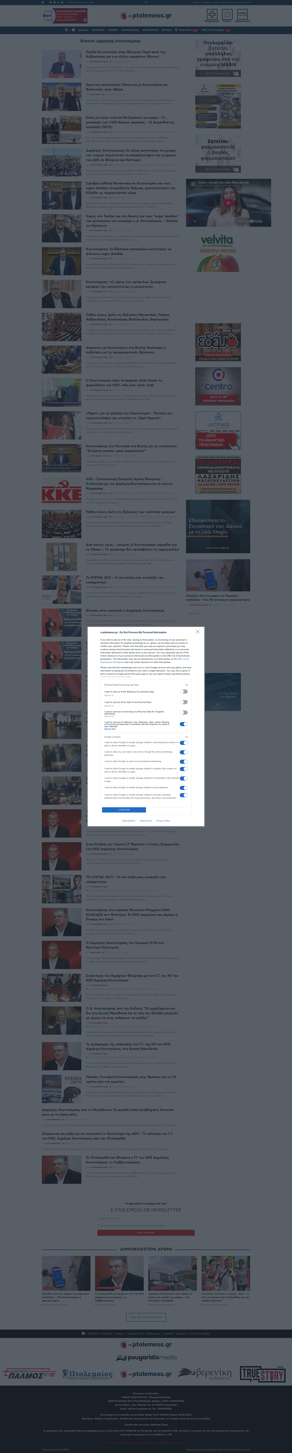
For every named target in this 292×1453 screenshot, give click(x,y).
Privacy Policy (163, 820)
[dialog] (146, 726)
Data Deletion (128, 820)
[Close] (199, 632)
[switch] (184, 692)
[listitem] (146, 684)
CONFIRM (124, 810)
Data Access (146, 820)
